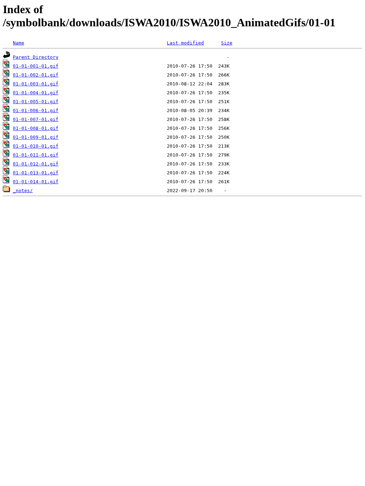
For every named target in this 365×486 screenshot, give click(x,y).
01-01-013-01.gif (35, 172)
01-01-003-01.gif (35, 83)
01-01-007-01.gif (35, 119)
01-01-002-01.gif (35, 75)
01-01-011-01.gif (35, 155)
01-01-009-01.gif (35, 137)
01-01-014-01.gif (35, 181)
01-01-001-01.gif (35, 66)
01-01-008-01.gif (35, 128)
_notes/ (23, 190)
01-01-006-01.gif (35, 110)
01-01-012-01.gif (35, 164)
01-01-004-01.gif (35, 92)
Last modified (185, 43)
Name (18, 43)
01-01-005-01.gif (35, 101)
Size (226, 43)
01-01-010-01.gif (35, 146)
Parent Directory (35, 57)
